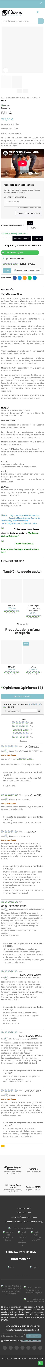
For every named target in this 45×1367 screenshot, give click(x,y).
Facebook (15, 278)
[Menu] (42, 13)
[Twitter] (25, 3)
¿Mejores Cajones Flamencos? (12, 1168)
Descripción (7, 289)
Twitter (20, 278)
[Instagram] (9, 3)
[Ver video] (5, 70)
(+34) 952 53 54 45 (24, 1213)
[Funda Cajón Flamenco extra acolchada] (33, 591)
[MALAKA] (11, 591)
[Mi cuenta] (31, 13)
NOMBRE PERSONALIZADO (15, 197)
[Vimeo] (19, 3)
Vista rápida (16, 593)
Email (25, 278)
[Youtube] (14, 3)
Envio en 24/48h (33, 1187)
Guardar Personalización (28, 213)
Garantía (33, 1169)
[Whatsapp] (35, 3)
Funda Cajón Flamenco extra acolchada (33, 608)
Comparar (9, 245)
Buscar (41, 21)
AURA (33, 667)
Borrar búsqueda (12, 711)
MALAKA (11, 605)
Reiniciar (23, 741)
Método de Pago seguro (13, 1186)
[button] (18, 624)
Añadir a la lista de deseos (29, 245)
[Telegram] (30, 3)
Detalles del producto (12, 561)
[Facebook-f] (4, 3)
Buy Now (38, 238)
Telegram (35, 278)
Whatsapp (30, 278)
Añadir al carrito (22, 238)
